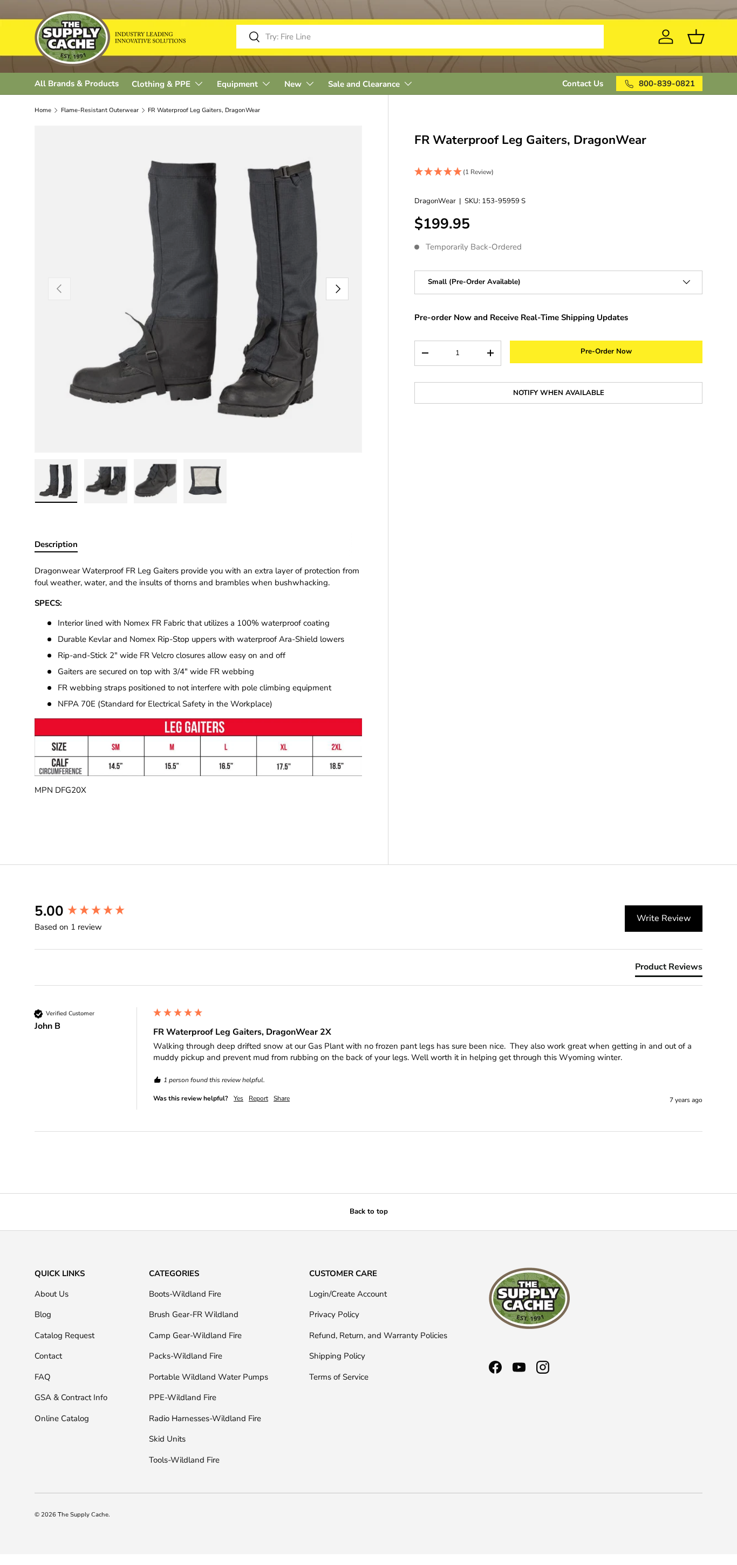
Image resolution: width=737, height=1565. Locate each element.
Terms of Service (338, 1377)
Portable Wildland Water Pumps (208, 1377)
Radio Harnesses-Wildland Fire (205, 1418)
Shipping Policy (337, 1356)
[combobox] (420, 37)
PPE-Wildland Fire (182, 1397)
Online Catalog (62, 1418)
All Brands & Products (77, 83)
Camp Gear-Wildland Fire (195, 1335)
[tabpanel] (198, 691)
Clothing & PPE (161, 84)
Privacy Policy (334, 1314)
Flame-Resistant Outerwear (100, 110)
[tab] (668, 969)
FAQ (43, 1377)
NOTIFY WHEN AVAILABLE (558, 392)
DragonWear (435, 200)
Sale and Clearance (364, 84)
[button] (558, 171)
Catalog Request (64, 1335)
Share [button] (282, 1098)
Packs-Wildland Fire (185, 1356)
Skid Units (167, 1439)
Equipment (237, 84)
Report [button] (258, 1098)
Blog (43, 1314)
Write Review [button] (664, 918)
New (293, 84)
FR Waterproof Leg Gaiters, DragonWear (204, 110)
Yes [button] (238, 1098)
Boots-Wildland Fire (185, 1294)
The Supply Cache (83, 1515)
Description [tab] (56, 544)
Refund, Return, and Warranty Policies (378, 1335)
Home (43, 110)
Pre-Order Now (606, 351)
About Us (52, 1294)
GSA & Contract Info (71, 1397)
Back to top (369, 1211)
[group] (91, 911)
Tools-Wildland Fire (184, 1460)
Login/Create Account (348, 1294)
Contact (48, 1356)
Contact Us (582, 83)
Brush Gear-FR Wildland (193, 1314)
